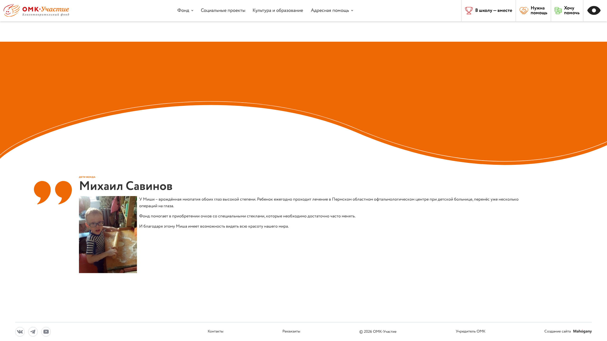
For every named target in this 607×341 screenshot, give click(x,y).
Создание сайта (558, 332)
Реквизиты (291, 332)
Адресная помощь (330, 10)
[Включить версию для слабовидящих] (595, 10)
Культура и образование (278, 10)
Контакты (215, 332)
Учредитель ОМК (470, 332)
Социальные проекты (223, 10)
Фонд (183, 10)
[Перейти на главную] (36, 15)
